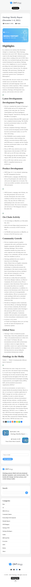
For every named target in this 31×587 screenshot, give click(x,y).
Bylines (4, 548)
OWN (4, 544)
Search (5, 488)
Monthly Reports (6, 521)
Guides (4, 534)
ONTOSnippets (6, 524)
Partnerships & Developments (9, 517)
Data (4, 504)
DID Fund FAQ (6, 538)
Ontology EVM (6, 527)
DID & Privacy (6, 511)
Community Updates (7, 514)
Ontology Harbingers (7, 531)
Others (4, 551)
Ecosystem (5, 541)
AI (3, 507)
